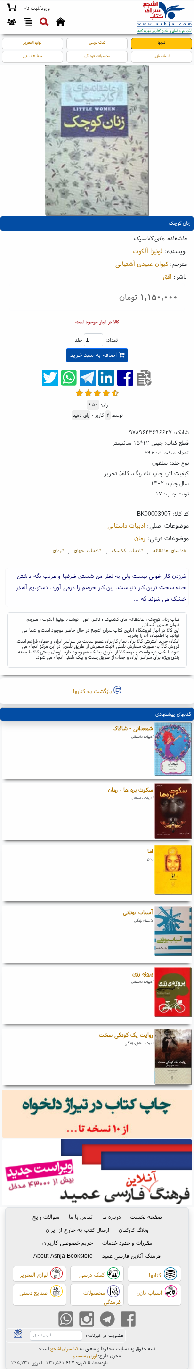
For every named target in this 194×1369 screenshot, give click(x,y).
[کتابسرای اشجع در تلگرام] (107, 1320)
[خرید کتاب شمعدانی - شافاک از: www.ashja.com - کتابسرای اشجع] (173, 750)
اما (150, 851)
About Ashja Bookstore (63, 1256)
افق (167, 276)
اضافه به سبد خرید (94, 354)
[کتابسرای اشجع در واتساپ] (66, 1320)
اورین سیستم (85, 1355)
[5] (115, 392)
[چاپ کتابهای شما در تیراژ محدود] (97, 1115)
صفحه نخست (146, 1216)
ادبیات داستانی (126, 525)
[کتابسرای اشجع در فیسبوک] (128, 1320)
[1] (79, 392)
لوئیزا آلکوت (147, 251)
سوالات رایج (45, 1216)
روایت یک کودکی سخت (126, 1035)
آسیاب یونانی (138, 912)
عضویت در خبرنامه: (104, 1335)
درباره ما (111, 1216)
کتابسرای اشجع (64, 1348)
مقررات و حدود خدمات (127, 1242)
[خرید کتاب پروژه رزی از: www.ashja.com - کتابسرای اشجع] (173, 995)
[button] (36, 8)
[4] (106, 392)
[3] (97, 392)
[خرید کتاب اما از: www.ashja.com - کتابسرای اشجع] (173, 873)
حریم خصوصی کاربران (67, 1242)
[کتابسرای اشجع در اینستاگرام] (86, 1320)
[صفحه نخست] (60, 23)
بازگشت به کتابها (93, 691)
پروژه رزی (142, 973)
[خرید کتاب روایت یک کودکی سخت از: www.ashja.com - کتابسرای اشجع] (173, 1057)
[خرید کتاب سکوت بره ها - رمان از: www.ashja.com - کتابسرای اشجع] (173, 811)
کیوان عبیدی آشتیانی (141, 263)
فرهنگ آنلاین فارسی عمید (131, 1256)
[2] (88, 392)
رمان (140, 538)
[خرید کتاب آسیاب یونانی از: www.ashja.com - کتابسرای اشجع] (173, 934)
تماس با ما (81, 1216)
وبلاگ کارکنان (133, 1230)
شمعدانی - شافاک (133, 728)
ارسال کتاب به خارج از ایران (77, 1230)
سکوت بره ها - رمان (130, 789)
